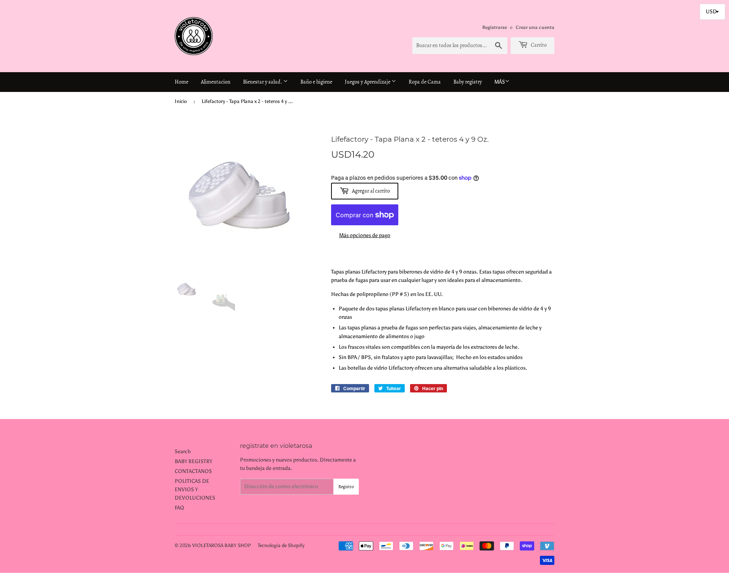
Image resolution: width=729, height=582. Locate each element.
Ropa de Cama (425, 81)
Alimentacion (215, 81)
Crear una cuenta (535, 27)
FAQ (179, 508)
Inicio (181, 101)
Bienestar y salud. (263, 81)
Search (183, 451)
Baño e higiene (316, 81)
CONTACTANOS (193, 471)
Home (181, 81)
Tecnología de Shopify (281, 545)
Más (499, 82)
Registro (346, 487)
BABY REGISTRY (193, 461)
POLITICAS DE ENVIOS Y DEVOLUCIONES (195, 489)
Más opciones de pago (364, 235)
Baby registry (467, 81)
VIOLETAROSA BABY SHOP (221, 545)
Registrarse (494, 27)
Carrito (538, 45)
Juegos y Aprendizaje (368, 81)
